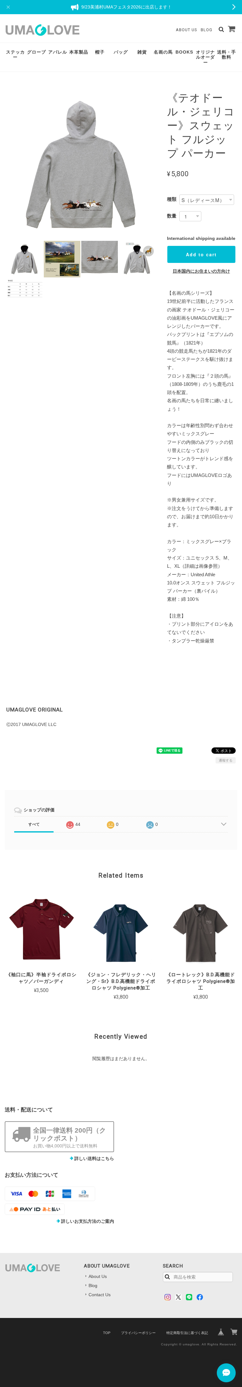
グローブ (36, 52)
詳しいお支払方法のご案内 (87, 1221)
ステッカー (15, 54)
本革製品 (78, 52)
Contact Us (100, 1294)
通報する (226, 760)
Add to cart (201, 254)
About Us (186, 29)
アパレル (57, 52)
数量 (171, 215)
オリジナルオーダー (205, 57)
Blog (206, 29)
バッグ (121, 52)
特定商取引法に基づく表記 (187, 1333)
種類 (171, 199)
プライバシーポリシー (138, 1333)
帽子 (100, 52)
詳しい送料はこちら (94, 1158)
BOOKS (184, 52)
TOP (106, 1333)
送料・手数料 (226, 54)
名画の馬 (163, 52)
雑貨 (142, 52)
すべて (34, 824)
